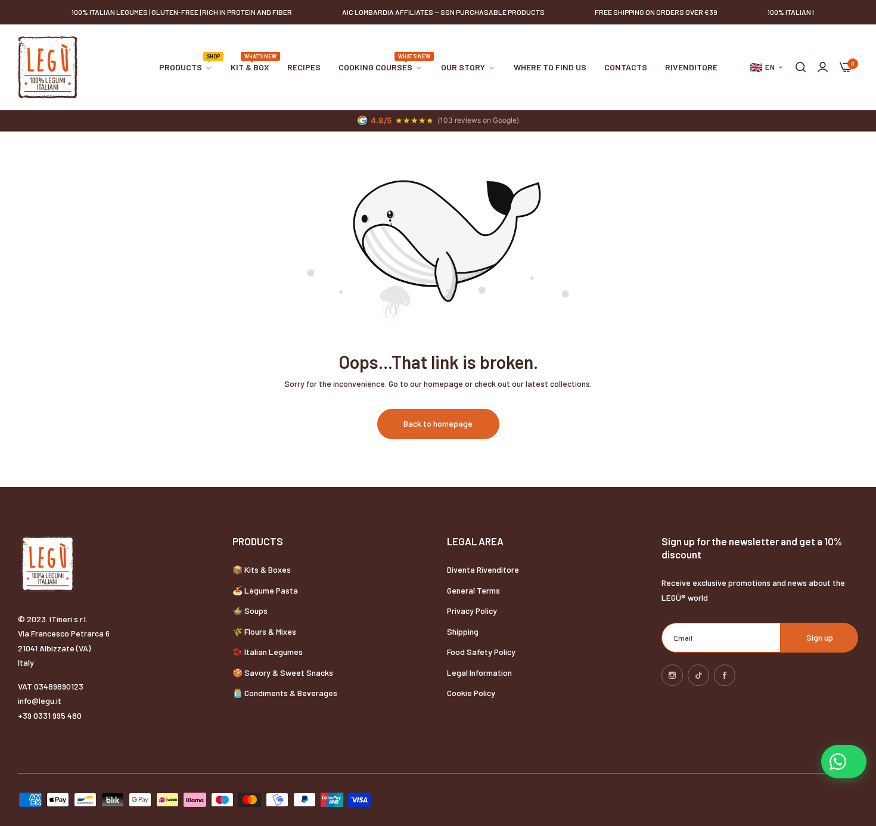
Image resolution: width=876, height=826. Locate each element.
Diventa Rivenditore (483, 569)
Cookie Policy (471, 693)
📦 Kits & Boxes (261, 569)
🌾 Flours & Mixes (264, 631)
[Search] (801, 67)
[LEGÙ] (47, 67)
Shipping (463, 631)
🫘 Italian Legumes (267, 652)
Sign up (819, 637)
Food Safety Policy (481, 652)
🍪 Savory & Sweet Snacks (282, 672)
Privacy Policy (472, 610)
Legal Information (479, 672)
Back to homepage (438, 423)
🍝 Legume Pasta (265, 590)
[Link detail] (672, 675)
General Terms (473, 590)
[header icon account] (823, 67)
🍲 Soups (250, 610)
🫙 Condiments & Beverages (284, 693)
